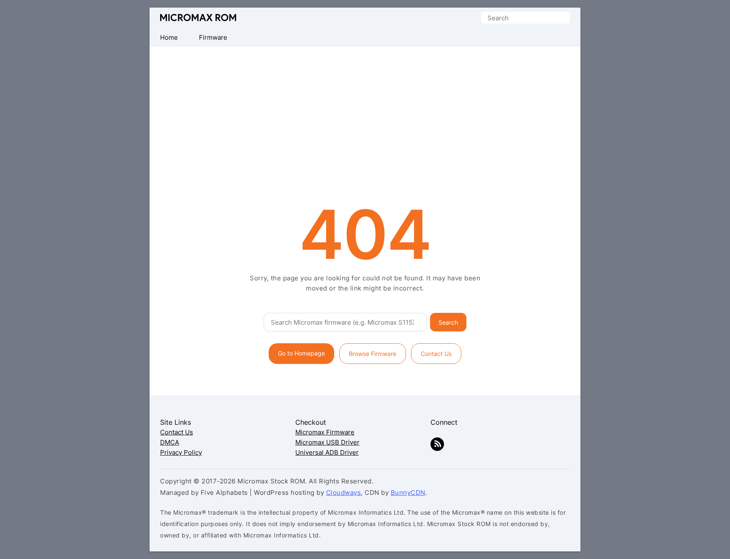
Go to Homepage (301, 353)
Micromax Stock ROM (198, 17)
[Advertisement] (365, 110)
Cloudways (343, 492)
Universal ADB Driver (327, 452)
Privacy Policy (181, 452)
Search (448, 322)
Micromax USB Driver (327, 442)
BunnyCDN (408, 492)
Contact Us (436, 353)
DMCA (169, 442)
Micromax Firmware (324, 432)
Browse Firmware (372, 353)
